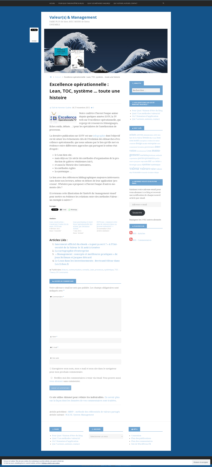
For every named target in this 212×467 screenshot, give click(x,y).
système (146, 164)
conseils (85, 269)
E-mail (55, 347)
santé (153, 161)
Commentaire (58, 297)
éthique (156, 172)
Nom (54, 336)
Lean (92, 269)
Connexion (136, 435)
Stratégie (133, 165)
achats (132, 134)
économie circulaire (147, 172)
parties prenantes (146, 158)
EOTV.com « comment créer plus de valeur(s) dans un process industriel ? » (107, 224)
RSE (149, 161)
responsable (144, 161)
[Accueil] (50, 77)
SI (160, 161)
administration (148, 135)
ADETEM (140, 135)
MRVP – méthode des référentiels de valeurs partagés (94, 412)
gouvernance (150, 147)
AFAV (155, 135)
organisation (133, 158)
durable (144, 143)
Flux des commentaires (141, 441)
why (130, 172)
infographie (99, 135)
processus (99, 269)
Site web (55, 358)
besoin (146, 138)
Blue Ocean (152, 138)
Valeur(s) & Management (73, 17)
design (139, 143)
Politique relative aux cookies (51, 463)
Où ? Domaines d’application (145, 116)
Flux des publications (141, 438)
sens (157, 161)
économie (136, 172)
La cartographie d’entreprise (72, 251)
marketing (144, 155)
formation (140, 147)
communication (75, 269)
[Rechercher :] (146, 90)
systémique (109, 269)
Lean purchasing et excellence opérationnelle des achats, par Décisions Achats (83, 225)
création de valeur (153, 141)
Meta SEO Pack (106, 465)
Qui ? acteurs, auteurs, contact (125, 3)
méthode (159, 155)
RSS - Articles (138, 233)
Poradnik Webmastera (123, 465)
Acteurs (65, 269)
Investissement (141, 151)
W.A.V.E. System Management (79, 415)
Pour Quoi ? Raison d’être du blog (71, 3)
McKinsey (152, 155)
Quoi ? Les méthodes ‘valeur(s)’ (98, 3)
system (139, 165)
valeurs (145, 168)
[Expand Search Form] (163, 3)
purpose (137, 161)
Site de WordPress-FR (141, 444)
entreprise (152, 143)
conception (143, 141)
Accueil (52, 3)
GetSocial (34, 40)
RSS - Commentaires (141, 240)
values (159, 169)
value (153, 169)
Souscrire (137, 212)
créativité (132, 143)
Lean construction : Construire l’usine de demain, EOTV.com (59, 224)
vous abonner (56, 381)
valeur (134, 168)
